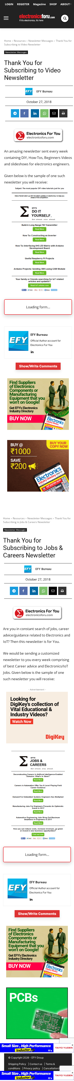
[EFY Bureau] (30, 91)
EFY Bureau (44, 91)
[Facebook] (24, 113)
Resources (20, 41)
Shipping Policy (17, 1064)
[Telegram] (15, 113)
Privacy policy (32, 1068)
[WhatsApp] (44, 113)
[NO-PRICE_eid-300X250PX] (38, 429)
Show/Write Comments (38, 366)
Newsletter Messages (40, 41)
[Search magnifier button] (65, 18)
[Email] (54, 113)
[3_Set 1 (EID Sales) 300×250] (38, 490)
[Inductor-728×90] (37, 1079)
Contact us (36, 1064)
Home (7, 41)
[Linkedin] (35, 113)
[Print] (63, 113)
